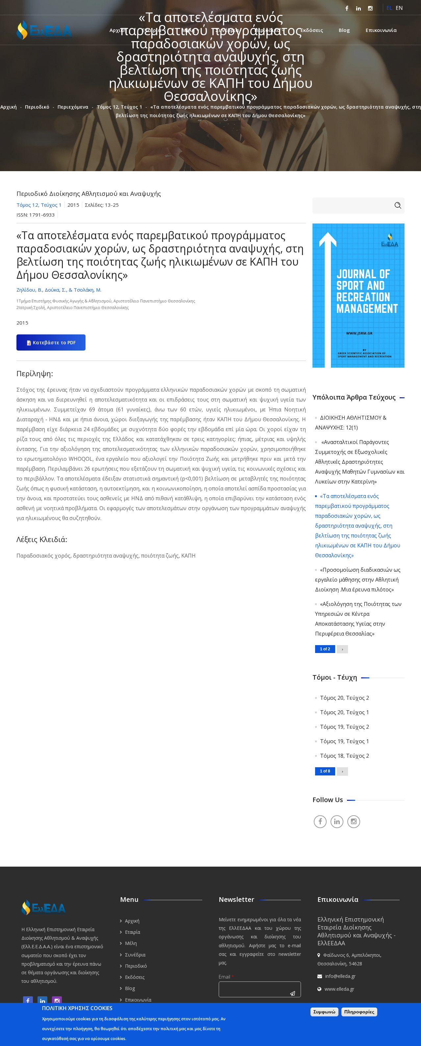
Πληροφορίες (359, 1011)
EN (399, 8)
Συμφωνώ (324, 1011)
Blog (344, 30)
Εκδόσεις (312, 30)
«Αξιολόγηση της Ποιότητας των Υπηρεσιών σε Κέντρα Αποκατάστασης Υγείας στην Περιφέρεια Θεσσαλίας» (358, 618)
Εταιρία (151, 30)
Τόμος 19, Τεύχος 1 (344, 741)
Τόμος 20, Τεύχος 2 (344, 697)
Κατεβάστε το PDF (54, 342)
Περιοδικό (267, 30)
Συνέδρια (227, 30)
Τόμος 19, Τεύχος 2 (344, 726)
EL (389, 8)
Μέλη (188, 30)
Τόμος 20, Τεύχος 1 (344, 712)
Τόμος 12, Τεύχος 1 (119, 107)
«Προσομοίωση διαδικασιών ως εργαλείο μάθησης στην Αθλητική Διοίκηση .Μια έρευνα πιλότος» (358, 579)
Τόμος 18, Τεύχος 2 (344, 755)
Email (226, 977)
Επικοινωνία (381, 30)
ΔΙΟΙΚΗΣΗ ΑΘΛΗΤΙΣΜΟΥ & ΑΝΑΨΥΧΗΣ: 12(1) (350, 422)
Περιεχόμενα (73, 107)
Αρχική (118, 30)
